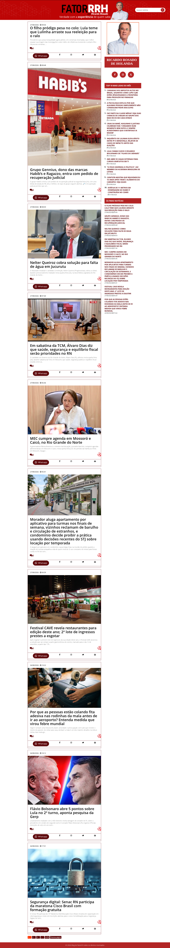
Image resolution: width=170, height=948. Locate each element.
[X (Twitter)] (131, 75)
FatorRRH (85, 10)
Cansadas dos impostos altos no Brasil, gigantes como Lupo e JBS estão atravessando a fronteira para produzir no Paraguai (123, 93)
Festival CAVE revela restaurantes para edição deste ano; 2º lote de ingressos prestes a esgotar (118, 290)
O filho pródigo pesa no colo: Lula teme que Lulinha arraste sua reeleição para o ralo (119, 207)
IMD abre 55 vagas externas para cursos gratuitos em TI (122, 160)
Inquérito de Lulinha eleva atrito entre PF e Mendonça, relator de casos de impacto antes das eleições (123, 142)
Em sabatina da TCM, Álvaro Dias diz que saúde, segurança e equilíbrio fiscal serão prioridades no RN (119, 242)
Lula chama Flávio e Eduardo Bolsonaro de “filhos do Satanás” (123, 152)
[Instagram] (123, 75)
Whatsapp (42, 56)
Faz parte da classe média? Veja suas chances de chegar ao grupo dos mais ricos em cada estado (124, 115)
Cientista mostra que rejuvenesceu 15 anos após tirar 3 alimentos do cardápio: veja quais (123, 179)
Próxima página (56, 937)
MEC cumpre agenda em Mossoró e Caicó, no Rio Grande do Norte (116, 254)
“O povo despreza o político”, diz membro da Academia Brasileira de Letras (123, 169)
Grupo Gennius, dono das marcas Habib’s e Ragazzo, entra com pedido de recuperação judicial (117, 219)
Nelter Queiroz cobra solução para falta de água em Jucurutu (118, 231)
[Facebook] (115, 75)
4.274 (47, 937)
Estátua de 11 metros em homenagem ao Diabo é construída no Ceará (119, 189)
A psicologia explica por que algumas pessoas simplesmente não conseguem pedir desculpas (124, 105)
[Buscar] (162, 10)
